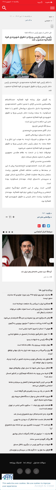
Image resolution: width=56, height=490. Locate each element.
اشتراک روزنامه (16, 462)
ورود (39, 2)
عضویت (48, 2)
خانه (50, 17)
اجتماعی (47, 21)
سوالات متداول (39, 462)
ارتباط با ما (27, 462)
